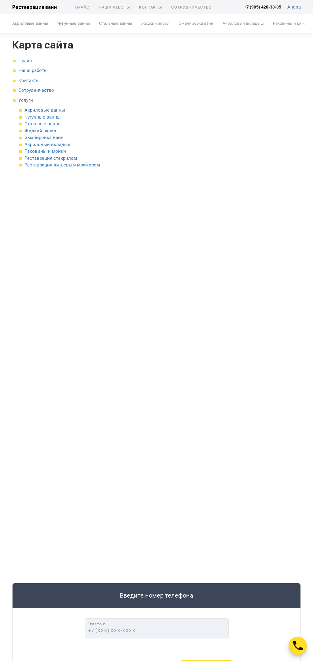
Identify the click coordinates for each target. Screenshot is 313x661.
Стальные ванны (115, 23)
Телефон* (97, 624)
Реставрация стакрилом (50, 158)
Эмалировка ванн (196, 23)
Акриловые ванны (30, 23)
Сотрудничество (191, 7)
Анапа (294, 7)
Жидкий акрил (155, 23)
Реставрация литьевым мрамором (62, 165)
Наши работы (114, 7)
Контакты (150, 7)
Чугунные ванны (73, 23)
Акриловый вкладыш (243, 23)
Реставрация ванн (34, 7)
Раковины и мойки (45, 151)
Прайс (82, 7)
